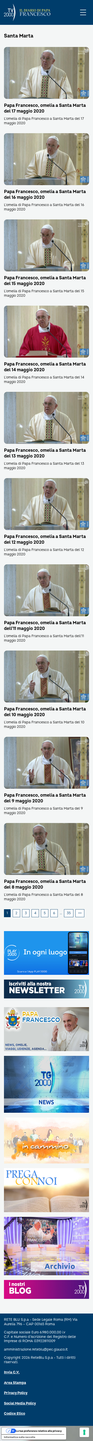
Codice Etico (14, 1413)
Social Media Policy (20, 1403)
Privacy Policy (16, 1393)
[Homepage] (9, 12)
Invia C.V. (12, 1372)
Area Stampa (15, 1383)
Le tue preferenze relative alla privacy (39, 1430)
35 (69, 913)
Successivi (79, 913)
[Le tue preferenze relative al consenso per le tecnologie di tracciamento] (84, 1432)
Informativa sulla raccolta (19, 1437)
